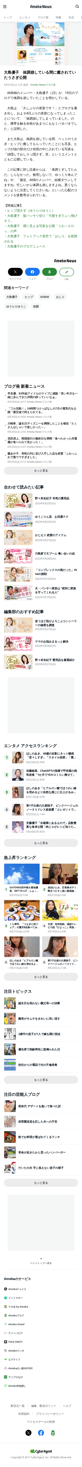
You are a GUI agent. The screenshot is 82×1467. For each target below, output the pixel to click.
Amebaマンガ (16, 1350)
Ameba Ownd (16, 1324)
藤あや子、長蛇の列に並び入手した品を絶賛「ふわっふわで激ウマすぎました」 (42, 455)
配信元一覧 (18, 1406)
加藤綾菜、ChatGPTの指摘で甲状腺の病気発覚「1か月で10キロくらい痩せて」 (51, 773)
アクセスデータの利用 (41, 1422)
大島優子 (12, 297)
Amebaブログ (16, 1315)
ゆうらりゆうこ (16, 306)
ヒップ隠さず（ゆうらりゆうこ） (31, 210)
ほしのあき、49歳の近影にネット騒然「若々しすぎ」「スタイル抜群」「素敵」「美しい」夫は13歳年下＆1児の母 (51, 757)
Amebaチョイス (17, 1289)
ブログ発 (43, 17)
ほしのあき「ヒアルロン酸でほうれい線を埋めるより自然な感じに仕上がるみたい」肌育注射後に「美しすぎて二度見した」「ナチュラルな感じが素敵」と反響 (51, 794)
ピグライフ (14, 1359)
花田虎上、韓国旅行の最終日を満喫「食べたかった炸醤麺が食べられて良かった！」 (42, 440)
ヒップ (29, 297)
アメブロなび (15, 1377)
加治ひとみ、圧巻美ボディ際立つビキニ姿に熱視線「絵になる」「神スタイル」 (62, 892)
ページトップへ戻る (41, 1263)
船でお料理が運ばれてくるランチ (39, 1137)
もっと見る (41, 470)
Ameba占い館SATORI (20, 1368)
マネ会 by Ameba (18, 1306)
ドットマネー (15, 1298)
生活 (71, 17)
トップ (8, 17)
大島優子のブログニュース (26, 246)
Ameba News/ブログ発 (43, 84)
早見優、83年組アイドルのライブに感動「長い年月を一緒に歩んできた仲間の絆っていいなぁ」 (43, 395)
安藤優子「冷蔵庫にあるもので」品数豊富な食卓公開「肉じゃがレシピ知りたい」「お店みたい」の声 (51, 827)
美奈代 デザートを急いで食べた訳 (39, 1106)
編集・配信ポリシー (43, 1406)
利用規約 (23, 1414)
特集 (58, 17)
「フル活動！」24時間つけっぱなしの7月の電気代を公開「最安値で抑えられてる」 (42, 410)
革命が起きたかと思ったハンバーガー (42, 1152)
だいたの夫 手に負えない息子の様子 (41, 1168)
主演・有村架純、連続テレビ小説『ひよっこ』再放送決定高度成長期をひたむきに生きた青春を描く (62, 929)
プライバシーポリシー (50, 1414)
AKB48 (44, 297)
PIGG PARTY (15, 1342)
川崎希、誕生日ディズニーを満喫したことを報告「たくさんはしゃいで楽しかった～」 (42, 425)
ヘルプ (67, 1406)
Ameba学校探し (17, 1386)
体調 (36, 306)
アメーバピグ (15, 1333)
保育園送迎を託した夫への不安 (37, 1121)
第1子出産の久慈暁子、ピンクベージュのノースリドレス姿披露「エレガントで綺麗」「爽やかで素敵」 (52, 809)
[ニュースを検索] (77, 6)
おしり (60, 297)
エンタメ (24, 17)
